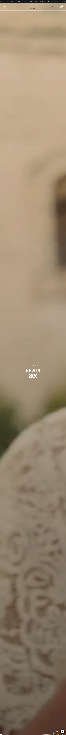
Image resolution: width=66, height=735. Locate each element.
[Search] (58, 6)
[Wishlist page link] (52, 7)
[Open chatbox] (62, 731)
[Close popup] (63, 726)
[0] (61, 6)
